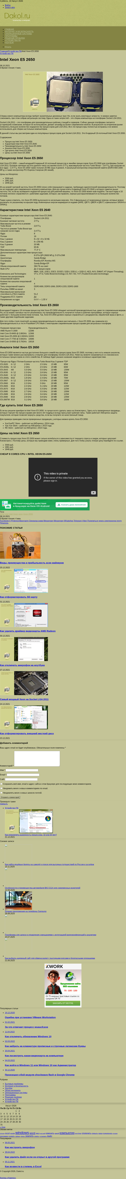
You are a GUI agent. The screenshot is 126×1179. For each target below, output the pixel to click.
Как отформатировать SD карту (18, 597)
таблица (17, 1136)
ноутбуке (78, 1133)
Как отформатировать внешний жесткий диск (27, 733)
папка (100, 1133)
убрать (23, 1136)
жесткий (42, 1133)
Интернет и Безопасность (19, 31)
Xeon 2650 (28, 514)
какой (57, 1133)
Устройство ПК (13, 40)
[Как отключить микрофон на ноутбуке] (24, 660)
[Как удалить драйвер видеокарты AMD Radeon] (24, 626)
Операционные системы (18, 34)
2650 (2, 514)
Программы (11, 36)
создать (11, 1136)
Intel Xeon (13, 514)
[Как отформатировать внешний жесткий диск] (24, 729)
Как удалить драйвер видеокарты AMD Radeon (28, 631)
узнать (36, 1136)
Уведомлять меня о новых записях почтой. (22, 793)
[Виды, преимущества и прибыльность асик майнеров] (20, 558)
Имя (2, 770)
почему (115, 1133)
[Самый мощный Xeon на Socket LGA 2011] (24, 694)
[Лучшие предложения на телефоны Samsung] (18, 909)
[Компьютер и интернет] (20, 25)
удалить (29, 1136)
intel (7, 514)
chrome (2, 1133)
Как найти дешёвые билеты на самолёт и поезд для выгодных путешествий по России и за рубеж (49, 864)
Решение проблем (15, 38)
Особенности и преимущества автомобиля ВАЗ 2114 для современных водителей (42, 888)
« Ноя (2, 1127)
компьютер (67, 1133)
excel (7, 1133)
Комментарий (7, 766)
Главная (4, 51)
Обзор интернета (12, 1090)
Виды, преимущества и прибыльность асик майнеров (32, 562)
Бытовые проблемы (14, 1084)
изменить (50, 1133)
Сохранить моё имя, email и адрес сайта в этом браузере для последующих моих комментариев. (47, 784)
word (32, 1133)
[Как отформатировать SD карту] (24, 592)
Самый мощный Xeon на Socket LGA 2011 (24, 699)
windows (22, 1133)
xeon (20, 514)
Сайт (2, 779)
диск (38, 1133)
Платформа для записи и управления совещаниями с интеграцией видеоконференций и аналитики (50, 935)
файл (49, 1136)
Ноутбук (9, 43)
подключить (107, 1133)
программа (4, 1136)
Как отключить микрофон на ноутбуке (22, 665)
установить (43, 1136)
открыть (95, 1133)
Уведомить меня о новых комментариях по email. (25, 788)
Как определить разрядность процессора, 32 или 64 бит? (31, 835)
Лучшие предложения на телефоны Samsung (25, 911)
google (12, 1133)
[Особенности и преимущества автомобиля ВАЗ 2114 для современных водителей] (18, 886)
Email (3, 775)
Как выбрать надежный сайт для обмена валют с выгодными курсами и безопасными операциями (50, 958)
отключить (86, 1133)
